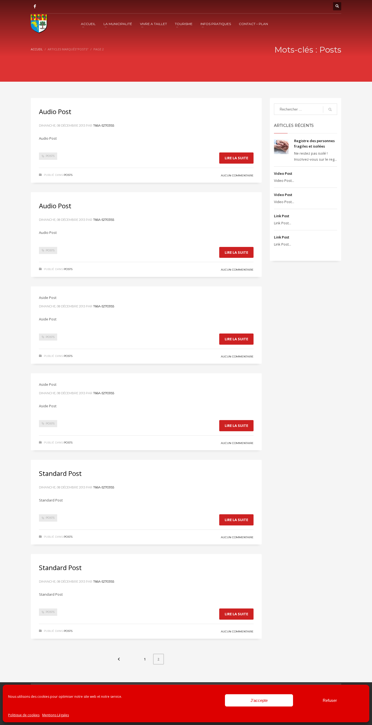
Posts (50, 156)
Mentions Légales (55, 715)
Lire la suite (236, 157)
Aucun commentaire (237, 175)
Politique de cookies (23, 715)
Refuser (330, 700)
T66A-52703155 (103, 125)
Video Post (283, 173)
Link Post (281, 215)
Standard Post (60, 473)
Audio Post (55, 111)
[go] (330, 109)
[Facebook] (35, 6)
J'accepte (259, 700)
